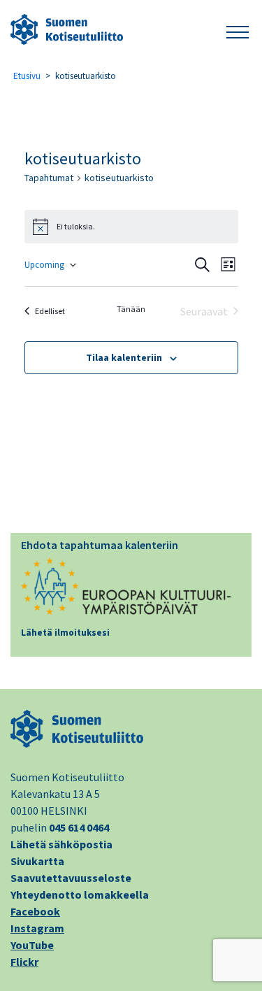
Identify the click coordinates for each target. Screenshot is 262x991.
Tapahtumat (48, 177)
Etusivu (27, 76)
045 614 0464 (79, 827)
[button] (238, 29)
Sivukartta (37, 861)
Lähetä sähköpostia (61, 844)
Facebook (35, 911)
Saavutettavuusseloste (70, 878)
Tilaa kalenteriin (124, 357)
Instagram (37, 928)
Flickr (24, 962)
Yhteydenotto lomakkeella (79, 894)
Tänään (131, 309)
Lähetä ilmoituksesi (65, 633)
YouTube (32, 945)
